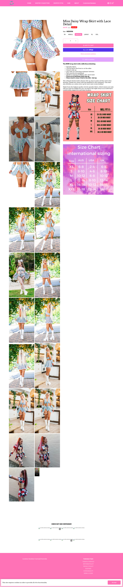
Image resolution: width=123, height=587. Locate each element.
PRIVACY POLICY (88, 566)
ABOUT (76, 3)
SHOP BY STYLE (58, 3)
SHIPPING (88, 568)
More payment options (88, 54)
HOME (29, 3)
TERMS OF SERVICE (88, 561)
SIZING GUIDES (88, 573)
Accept (114, 582)
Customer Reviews (89, 3)
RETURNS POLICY (88, 564)
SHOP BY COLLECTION (42, 3)
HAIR (68, 3)
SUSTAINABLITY (88, 571)
